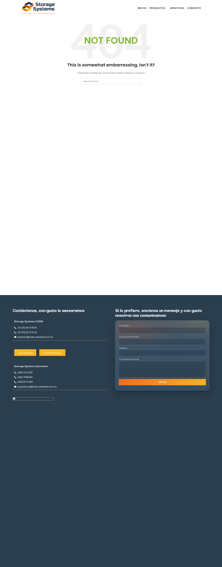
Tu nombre (124, 325)
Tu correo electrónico (129, 336)
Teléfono (123, 348)
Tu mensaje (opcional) (129, 359)
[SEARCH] (137, 81)
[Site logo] (38, 7)
